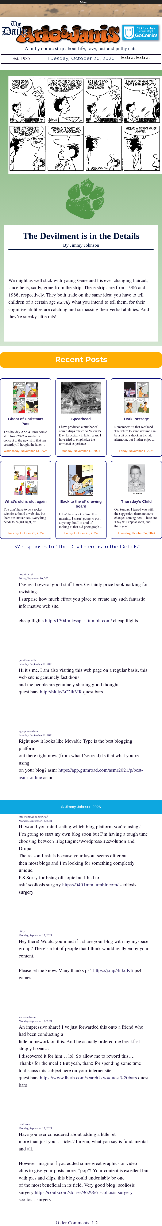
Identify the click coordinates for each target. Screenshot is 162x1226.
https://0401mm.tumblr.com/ (90, 884)
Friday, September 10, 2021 (34, 578)
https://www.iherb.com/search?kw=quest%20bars (88, 1077)
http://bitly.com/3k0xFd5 (33, 816)
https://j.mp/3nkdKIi (113, 970)
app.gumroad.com (29, 731)
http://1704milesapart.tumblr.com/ (78, 620)
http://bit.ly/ (26, 574)
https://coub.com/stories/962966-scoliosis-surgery (84, 1192)
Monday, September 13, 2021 (35, 821)
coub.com (24, 1124)
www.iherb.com (27, 1017)
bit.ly (22, 931)
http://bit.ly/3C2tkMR (61, 691)
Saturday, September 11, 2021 (36, 664)
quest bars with (27, 660)
